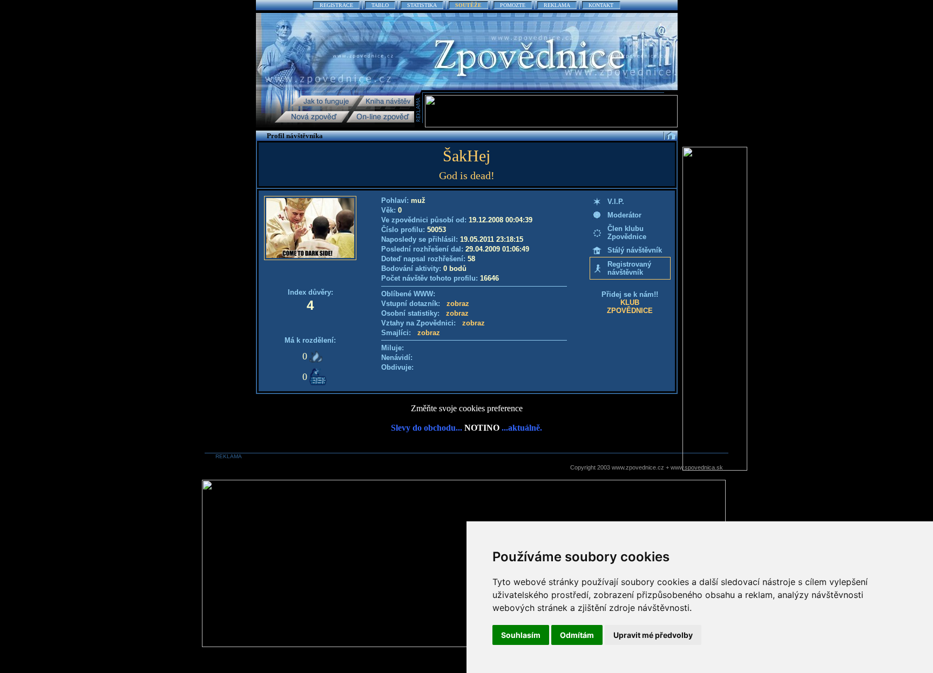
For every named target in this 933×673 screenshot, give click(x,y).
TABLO (380, 5)
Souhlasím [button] (520, 635)
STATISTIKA (422, 5)
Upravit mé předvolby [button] (653, 635)
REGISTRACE (336, 5)
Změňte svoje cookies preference (467, 408)
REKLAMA (557, 5)
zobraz (458, 304)
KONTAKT (601, 5)
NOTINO (481, 427)
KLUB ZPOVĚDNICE (630, 306)
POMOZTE (512, 5)
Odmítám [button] (577, 635)
